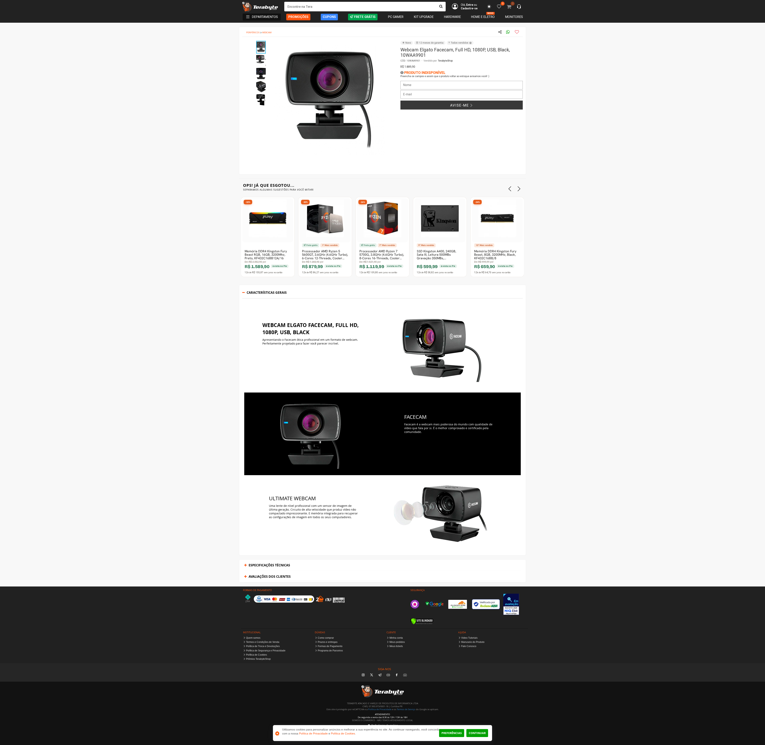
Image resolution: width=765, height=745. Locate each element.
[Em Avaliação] (511, 604)
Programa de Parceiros (330, 650)
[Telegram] (380, 675)
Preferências (451, 733)
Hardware (452, 17)
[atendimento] (519, 7)
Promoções (298, 17)
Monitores (514, 17)
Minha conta (396, 637)
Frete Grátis (365, 17)
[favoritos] (489, 7)
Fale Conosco (468, 646)
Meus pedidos (397, 642)
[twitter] (371, 675)
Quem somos (253, 637)
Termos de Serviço (406, 709)
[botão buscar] (441, 6)
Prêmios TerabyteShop (258, 659)
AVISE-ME (460, 105)
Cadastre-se (469, 8)
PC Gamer (395, 17)
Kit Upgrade (424, 17)
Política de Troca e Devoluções (263, 646)
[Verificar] (421, 621)
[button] (389, 44)
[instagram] (363, 675)
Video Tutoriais (469, 637)
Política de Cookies (256, 654)
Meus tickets (396, 646)
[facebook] (396, 675)
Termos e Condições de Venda (262, 642)
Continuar (477, 733)
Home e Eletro (483, 17)
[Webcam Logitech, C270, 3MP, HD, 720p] (267, 220)
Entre (469, 4)
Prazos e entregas (327, 642)
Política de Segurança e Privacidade (265, 650)
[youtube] (388, 675)
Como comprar (326, 637)
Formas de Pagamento (330, 646)
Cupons (329, 17)
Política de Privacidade (379, 709)
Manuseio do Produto (472, 642)
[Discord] (405, 675)
